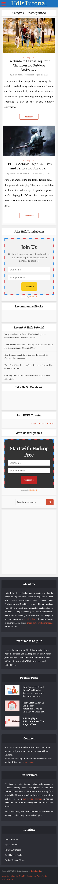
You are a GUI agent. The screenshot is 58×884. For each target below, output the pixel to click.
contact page (27, 762)
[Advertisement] (29, 542)
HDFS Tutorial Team (18, 173)
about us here (30, 619)
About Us (5, 876)
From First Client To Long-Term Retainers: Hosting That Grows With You (33, 707)
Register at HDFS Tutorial (42, 423)
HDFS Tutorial (11, 839)
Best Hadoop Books (13, 855)
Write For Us (42, 876)
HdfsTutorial (29, 3)
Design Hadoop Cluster (15, 860)
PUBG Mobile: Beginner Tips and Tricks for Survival (30, 166)
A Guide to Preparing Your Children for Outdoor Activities (30, 65)
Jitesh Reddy (17, 74)
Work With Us (7, 879)
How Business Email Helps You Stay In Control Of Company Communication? (33, 691)
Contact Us (31, 876)
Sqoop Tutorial (11, 844)
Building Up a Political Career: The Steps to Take (33, 721)
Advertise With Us (18, 876)
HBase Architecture (13, 849)
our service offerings (32, 798)
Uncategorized (29, 57)
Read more (29, 116)
